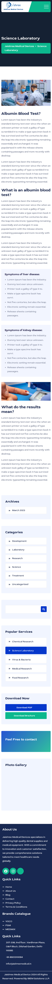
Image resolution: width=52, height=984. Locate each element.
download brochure (24, 715)
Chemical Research (22, 641)
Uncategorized (20, 584)
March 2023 (18, 510)
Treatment (18, 575)
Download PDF (24, 707)
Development (19, 541)
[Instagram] (13, 871)
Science (16, 567)
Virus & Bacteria (21, 659)
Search (44, 609)
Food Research (20, 677)
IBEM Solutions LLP (38, 978)
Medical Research (22, 668)
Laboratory (18, 549)
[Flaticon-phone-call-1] (20, 871)
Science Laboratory (23, 650)
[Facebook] (5, 871)
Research (17, 558)
